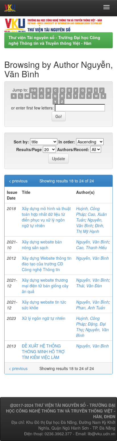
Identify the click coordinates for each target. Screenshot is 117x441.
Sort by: (21, 142)
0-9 (33, 90)
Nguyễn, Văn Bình (89, 222)
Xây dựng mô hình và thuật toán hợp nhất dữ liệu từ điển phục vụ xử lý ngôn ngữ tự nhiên (46, 217)
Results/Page (29, 149)
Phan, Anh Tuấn (90, 307)
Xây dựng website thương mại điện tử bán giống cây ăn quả (45, 285)
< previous (18, 181)
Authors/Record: (73, 149)
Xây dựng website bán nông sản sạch (42, 244)
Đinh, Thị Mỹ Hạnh (90, 228)
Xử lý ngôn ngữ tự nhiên (43, 318)
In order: (66, 142)
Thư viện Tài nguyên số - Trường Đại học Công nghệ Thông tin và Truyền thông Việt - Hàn (54, 40)
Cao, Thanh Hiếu (91, 247)
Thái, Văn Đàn (89, 285)
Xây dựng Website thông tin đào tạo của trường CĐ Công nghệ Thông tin (47, 263)
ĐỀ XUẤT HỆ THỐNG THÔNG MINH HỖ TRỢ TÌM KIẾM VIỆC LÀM (43, 351)
